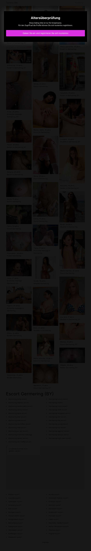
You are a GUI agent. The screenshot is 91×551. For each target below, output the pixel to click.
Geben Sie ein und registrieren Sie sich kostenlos (45, 33)
